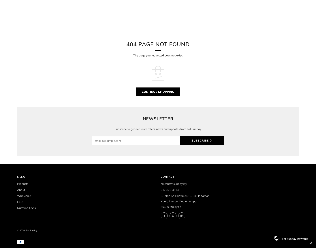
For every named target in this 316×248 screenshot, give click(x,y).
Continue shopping (158, 92)
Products (22, 184)
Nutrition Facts (26, 208)
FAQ (20, 202)
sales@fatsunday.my (174, 184)
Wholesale (24, 196)
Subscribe (200, 140)
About (21, 190)
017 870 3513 (170, 190)
